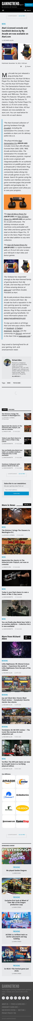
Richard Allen (8, 40)
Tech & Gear (16, 383)
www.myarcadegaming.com (14, 318)
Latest (5, 409)
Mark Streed (17, 907)
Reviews (5, 660)
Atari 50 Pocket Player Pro (17, 245)
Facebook (10, 328)
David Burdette (8, 443)
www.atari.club (24, 336)
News (4, 24)
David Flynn (7, 431)
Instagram (8, 331)
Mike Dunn (17, 873)
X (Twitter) (18, 328)
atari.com (7, 290)
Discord (19, 333)
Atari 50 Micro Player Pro (16, 214)
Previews (16, 867)
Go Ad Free (22, 16)
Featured (11, 409)
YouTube (16, 331)
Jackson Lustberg (8, 418)
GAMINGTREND (11, 1018)
